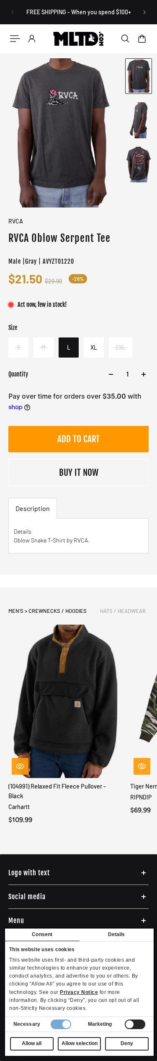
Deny (127, 1043)
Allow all (31, 1043)
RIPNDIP (141, 797)
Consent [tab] (42, 934)
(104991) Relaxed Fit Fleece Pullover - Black (57, 791)
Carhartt (19, 807)
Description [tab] (32, 508)
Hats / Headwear (123, 610)
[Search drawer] (125, 38)
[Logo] (78, 39)
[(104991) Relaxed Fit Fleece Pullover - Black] (66, 701)
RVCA (15, 221)
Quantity (18, 374)
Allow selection (80, 1043)
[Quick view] (20, 766)
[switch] (135, 1024)
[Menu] (15, 38)
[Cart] (142, 38)
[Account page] (31, 38)
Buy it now (78, 472)
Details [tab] (116, 934)
